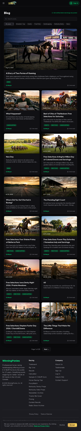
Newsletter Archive (36, 393)
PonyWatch (33, 383)
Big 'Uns (32, 368)
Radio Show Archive (36, 405)
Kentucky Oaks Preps (37, 390)
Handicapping (47, 24)
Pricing (31, 399)
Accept (72, 425)
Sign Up (58, 371)
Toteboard (33, 364)
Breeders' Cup (20, 24)
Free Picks (37, 24)
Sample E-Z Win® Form (38, 377)
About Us (59, 364)
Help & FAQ (59, 377)
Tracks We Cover (35, 396)
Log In (57, 374)
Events (30, 24)
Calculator (33, 374)
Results (31, 371)
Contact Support (61, 380)
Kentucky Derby (59, 24)
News (68, 24)
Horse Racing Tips (36, 380)
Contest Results (34, 402)
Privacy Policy (33, 414)
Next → (46, 349)
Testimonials (60, 368)
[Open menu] (4, 3)
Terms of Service (46, 414)
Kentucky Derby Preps (37, 386)
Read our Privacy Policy (41, 426)
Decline (62, 425)
